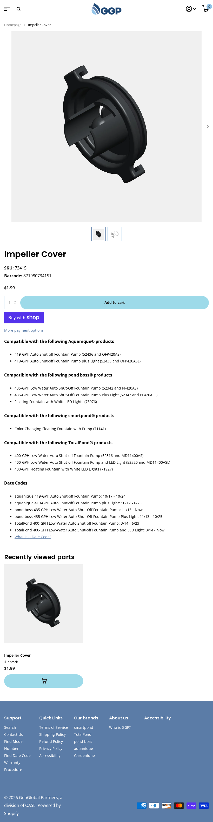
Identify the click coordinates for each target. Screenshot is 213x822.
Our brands (86, 718)
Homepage (12, 24)
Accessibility (50, 755)
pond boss (83, 741)
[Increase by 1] (16, 298)
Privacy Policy (50, 748)
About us (118, 718)
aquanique (83, 748)
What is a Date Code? (33, 536)
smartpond (83, 727)
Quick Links (51, 718)
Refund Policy (51, 741)
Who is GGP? (120, 727)
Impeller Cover (17, 655)
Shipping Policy (52, 734)
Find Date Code (17, 755)
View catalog (6, 10)
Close (18, 9)
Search (10, 727)
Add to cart (114, 302)
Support (13, 718)
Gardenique (84, 755)
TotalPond (82, 734)
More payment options (24, 330)
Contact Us (13, 734)
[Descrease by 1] (16, 307)
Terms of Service (53, 727)
